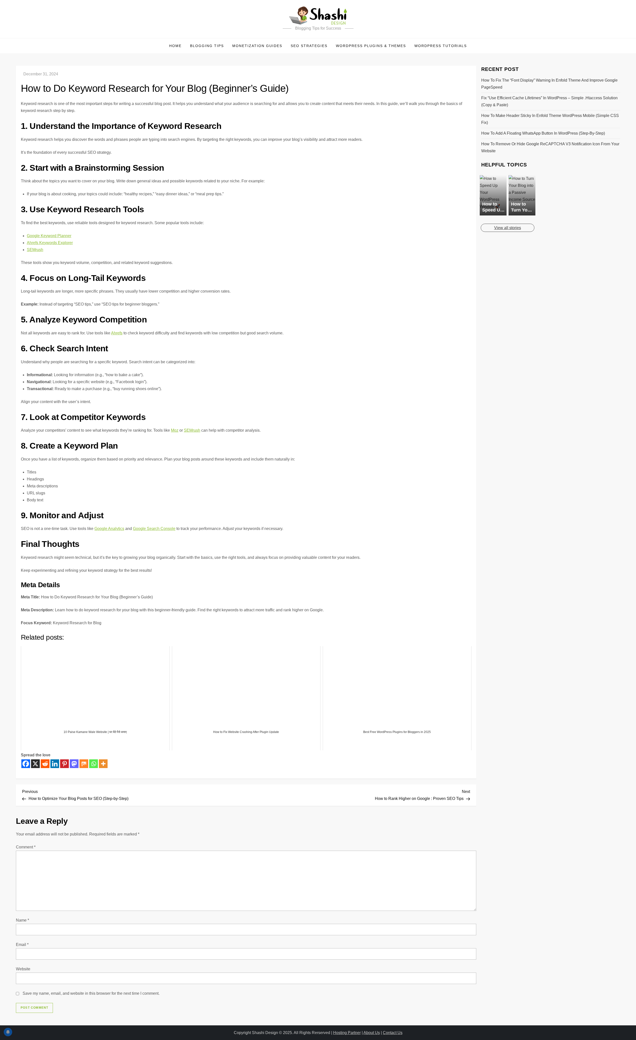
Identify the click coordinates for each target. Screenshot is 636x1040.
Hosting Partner (347, 1033)
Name (22, 920)
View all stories (507, 228)
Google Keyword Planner (49, 236)
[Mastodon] (74, 763)
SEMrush (35, 250)
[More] (103, 763)
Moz (174, 430)
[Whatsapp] (93, 763)
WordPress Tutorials (440, 46)
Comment (26, 847)
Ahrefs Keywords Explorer (50, 243)
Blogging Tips (207, 46)
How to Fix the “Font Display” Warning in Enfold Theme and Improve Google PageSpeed (549, 83)
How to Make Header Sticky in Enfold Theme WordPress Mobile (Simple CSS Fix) (550, 119)
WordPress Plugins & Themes (371, 46)
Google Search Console (154, 528)
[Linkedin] (54, 763)
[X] (35, 763)
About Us (371, 1033)
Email (22, 944)
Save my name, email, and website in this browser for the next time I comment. (91, 993)
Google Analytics (109, 528)
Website (23, 969)
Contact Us (392, 1033)
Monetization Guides (257, 46)
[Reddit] (45, 763)
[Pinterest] (64, 763)
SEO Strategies (309, 46)
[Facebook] (25, 763)
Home (175, 46)
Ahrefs (116, 333)
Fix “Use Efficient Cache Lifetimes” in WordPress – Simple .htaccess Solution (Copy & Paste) (549, 101)
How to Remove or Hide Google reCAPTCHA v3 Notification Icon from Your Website (550, 147)
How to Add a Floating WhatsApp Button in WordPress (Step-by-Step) (543, 133)
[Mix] (84, 763)
